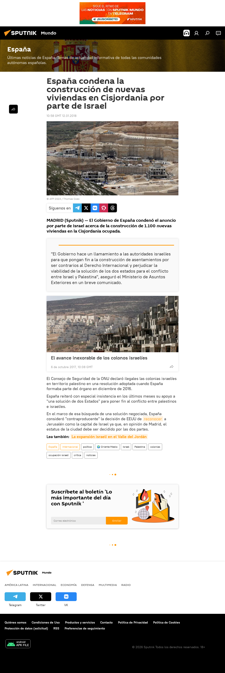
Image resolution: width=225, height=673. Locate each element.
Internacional (70, 446)
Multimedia (108, 585)
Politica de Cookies (166, 622)
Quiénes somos (15, 622)
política (87, 446)
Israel (126, 446)
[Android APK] (18, 644)
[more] (171, 366)
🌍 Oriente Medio (107, 446)
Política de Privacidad (133, 622)
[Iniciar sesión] (196, 33)
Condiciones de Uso (46, 622)
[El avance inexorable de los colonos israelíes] (112, 324)
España (53, 446)
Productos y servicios (80, 622)
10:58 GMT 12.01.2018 (61, 116)
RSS (56, 628)
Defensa (87, 585)
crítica (77, 455)
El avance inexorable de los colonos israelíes (99, 358)
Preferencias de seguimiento (85, 628)
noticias (91, 455)
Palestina (139, 446)
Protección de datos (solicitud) (26, 628)
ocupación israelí (59, 455)
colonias (155, 446)
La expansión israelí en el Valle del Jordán (109, 436)
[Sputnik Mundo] (21, 37)
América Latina (16, 585)
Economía (69, 585)
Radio (126, 585)
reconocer (153, 418)
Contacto (106, 622)
